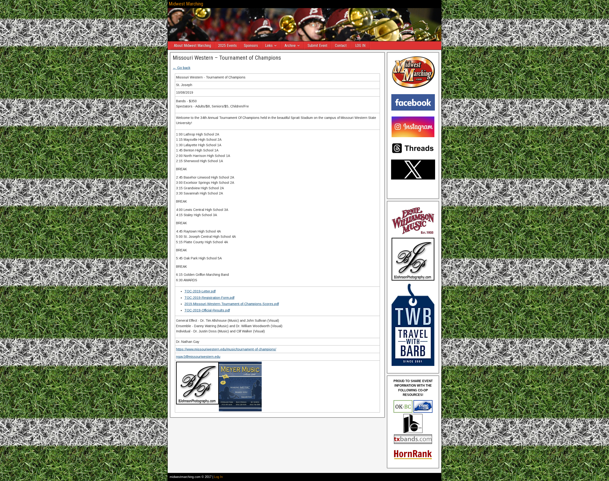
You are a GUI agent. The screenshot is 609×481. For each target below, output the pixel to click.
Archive (290, 45)
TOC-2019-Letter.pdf (200, 291)
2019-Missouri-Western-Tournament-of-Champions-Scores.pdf (231, 304)
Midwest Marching (186, 4)
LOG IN (360, 45)
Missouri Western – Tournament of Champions (227, 57)
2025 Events (227, 45)
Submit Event (317, 45)
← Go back (181, 68)
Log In (218, 477)
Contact (341, 45)
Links (269, 45)
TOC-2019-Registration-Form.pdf (209, 298)
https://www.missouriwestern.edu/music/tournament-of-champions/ (226, 349)
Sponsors (251, 45)
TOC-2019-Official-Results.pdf (207, 310)
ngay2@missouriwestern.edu (198, 357)
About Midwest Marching (192, 45)
